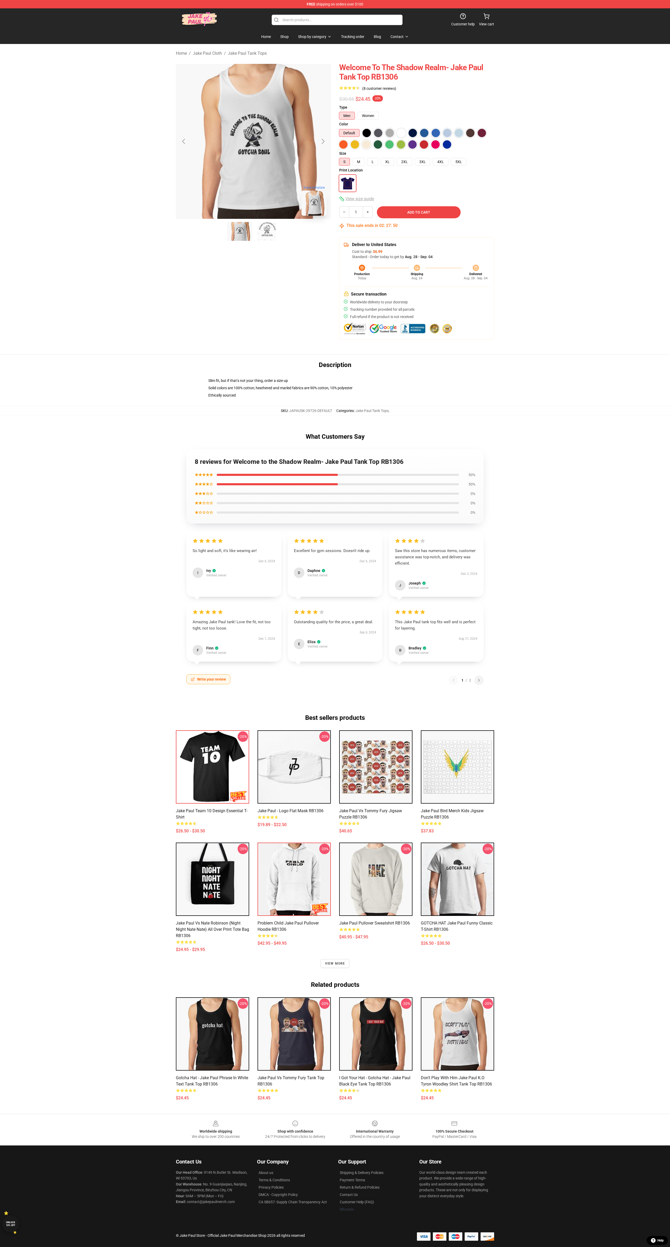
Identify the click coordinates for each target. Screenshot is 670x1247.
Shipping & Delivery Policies (361, 1173)
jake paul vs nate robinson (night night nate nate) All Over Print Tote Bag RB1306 (212, 929)
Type (343, 107)
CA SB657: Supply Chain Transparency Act (293, 1202)
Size (342, 153)
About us (266, 1173)
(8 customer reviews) (379, 88)
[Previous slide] (183, 141)
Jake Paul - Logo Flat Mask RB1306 (290, 810)
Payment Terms (352, 1180)
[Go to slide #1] (239, 231)
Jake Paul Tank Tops (247, 53)
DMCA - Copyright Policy (278, 1195)
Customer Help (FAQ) (357, 1202)
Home (181, 53)
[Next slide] (322, 141)
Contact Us (349, 1195)
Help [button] (660, 1240)
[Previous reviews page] (453, 680)
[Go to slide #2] (267, 231)
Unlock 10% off (10, 1224)
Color (343, 124)
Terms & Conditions (274, 1180)
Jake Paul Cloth (207, 53)
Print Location (351, 170)
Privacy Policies (271, 1187)
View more (335, 963)
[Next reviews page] (479, 680)
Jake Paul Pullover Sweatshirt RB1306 (374, 923)
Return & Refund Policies (359, 1187)
